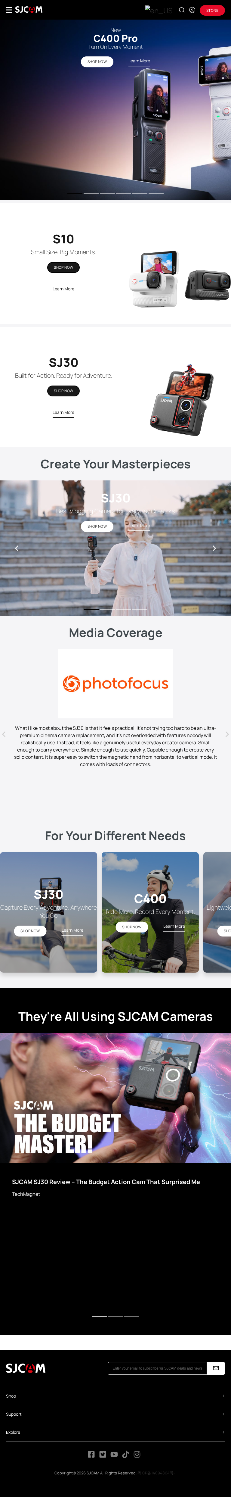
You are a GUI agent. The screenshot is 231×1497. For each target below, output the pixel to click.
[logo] (28, 9)
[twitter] (102, 1456)
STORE (212, 10)
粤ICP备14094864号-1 (157, 1473)
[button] (214, 548)
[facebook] (91, 1456)
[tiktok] (126, 1456)
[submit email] (216, 1368)
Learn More (63, 289)
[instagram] (137, 1456)
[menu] (9, 10)
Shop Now (63, 267)
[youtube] (114, 1456)
